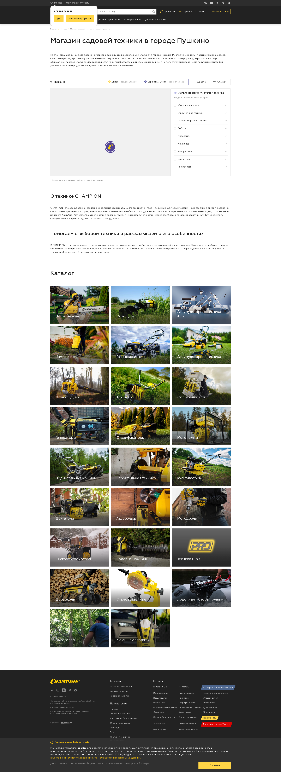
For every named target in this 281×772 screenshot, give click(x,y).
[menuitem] (105, 20)
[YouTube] (211, 3)
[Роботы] (226, 128)
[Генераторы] (226, 167)
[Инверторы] (226, 159)
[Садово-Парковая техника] (226, 121)
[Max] (229, 3)
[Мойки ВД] (226, 144)
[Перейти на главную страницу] (65, 681)
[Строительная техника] (226, 113)
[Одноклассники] (217, 3)
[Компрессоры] (226, 151)
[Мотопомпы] (226, 136)
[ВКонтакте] (205, 3)
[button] (119, 20)
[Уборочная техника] (226, 105)
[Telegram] (223, 3)
